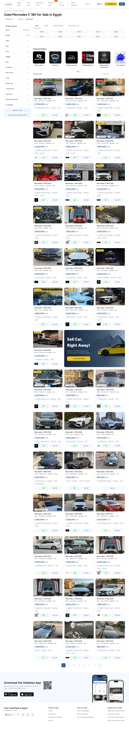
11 (94, 665)
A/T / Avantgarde (39, 484)
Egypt (9, 714)
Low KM (42, 153)
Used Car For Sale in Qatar (116, 717)
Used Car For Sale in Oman (116, 720)
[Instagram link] (32, 714)
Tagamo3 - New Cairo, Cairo (106, 108)
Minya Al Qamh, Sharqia (105, 481)
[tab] (37, 25)
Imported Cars (39, 4)
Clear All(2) (29, 19)
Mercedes (53, 108)
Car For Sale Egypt (83, 711)
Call (56, 115)
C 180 (59, 108)
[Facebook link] (18, 714)
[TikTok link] (23, 714)
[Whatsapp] (43, 115)
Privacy (50, 720)
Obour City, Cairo (41, 481)
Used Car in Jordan (114, 714)
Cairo (69, 481)
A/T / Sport (87, 481)
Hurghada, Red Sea (41, 565)
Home (50, 711)
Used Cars (19, 4)
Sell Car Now (80, 359)
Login (122, 4)
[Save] (60, 81)
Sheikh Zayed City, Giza (43, 108)
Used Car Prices (17, 110)
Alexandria (39, 359)
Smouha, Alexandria (104, 277)
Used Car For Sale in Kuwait (116, 711)
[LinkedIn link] (27, 714)
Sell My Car (112, 4)
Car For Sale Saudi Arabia (85, 717)
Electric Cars (52, 4)
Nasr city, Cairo (71, 108)
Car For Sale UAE (82, 714)
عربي (100, 4)
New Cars (28, 4)
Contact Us (52, 714)
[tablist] (79, 25)
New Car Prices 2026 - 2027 (17, 115)
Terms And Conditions (55, 717)
